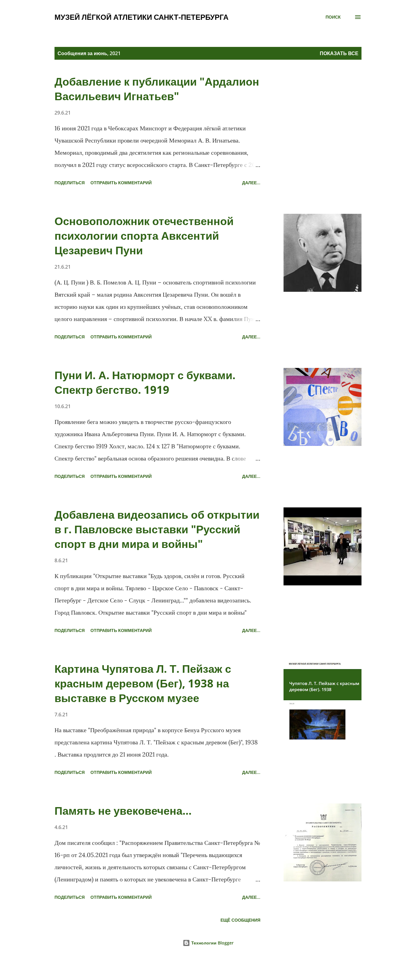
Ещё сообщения (240, 920)
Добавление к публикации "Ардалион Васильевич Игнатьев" (157, 89)
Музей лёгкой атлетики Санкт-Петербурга (141, 17)
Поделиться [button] (70, 182)
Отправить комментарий (121, 182)
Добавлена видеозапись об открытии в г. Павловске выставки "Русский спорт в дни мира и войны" (157, 529)
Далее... (251, 182)
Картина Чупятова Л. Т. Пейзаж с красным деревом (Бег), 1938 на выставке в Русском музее (143, 683)
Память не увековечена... (123, 810)
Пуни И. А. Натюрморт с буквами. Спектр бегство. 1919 (145, 382)
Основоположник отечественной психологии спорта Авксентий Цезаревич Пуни (144, 236)
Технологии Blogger (212, 943)
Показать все (339, 53)
